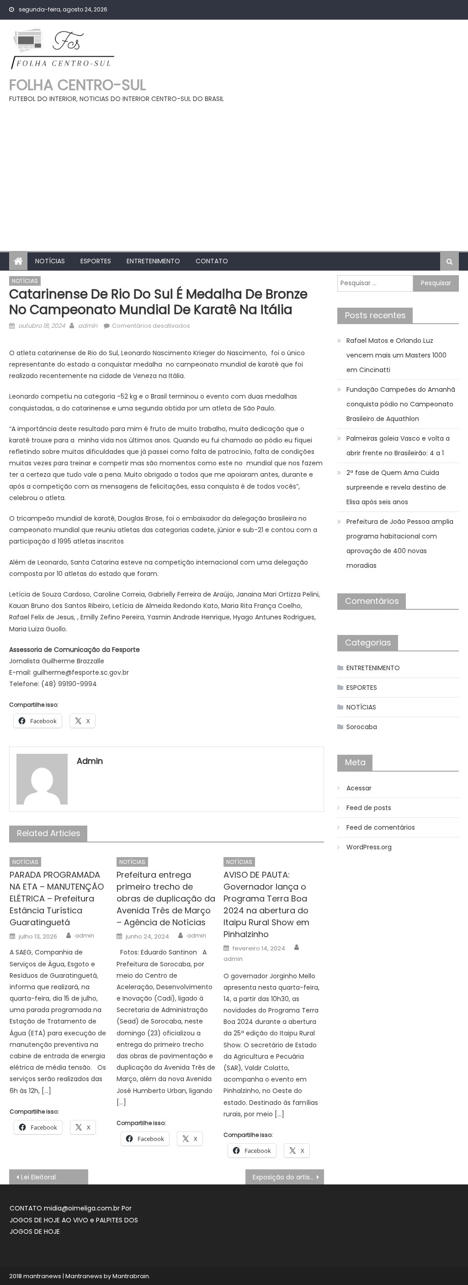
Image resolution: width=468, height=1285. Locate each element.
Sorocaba (361, 726)
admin (87, 325)
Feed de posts (368, 807)
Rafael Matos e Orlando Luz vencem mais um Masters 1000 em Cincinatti (396, 355)
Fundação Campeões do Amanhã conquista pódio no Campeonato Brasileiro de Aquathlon (400, 404)
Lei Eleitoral (38, 1177)
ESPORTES (95, 261)
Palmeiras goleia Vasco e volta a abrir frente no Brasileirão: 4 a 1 (398, 446)
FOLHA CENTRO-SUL (77, 85)
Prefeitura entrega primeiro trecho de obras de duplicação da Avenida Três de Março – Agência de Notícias (166, 898)
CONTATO (212, 261)
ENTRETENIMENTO (153, 261)
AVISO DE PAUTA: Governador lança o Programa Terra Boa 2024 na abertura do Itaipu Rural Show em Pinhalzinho (266, 904)
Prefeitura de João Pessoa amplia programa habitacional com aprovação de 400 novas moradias (399, 543)
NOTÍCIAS (50, 261)
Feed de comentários (380, 827)
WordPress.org (369, 847)
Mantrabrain (130, 1276)
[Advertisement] (234, 173)
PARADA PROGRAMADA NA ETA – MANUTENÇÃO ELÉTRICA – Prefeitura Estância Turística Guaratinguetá (57, 898)
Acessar (359, 788)
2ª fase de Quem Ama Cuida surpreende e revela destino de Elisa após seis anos (396, 487)
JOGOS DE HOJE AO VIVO (50, 1220)
